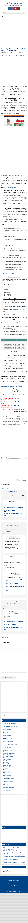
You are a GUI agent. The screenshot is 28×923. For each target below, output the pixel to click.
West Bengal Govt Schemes (9, 788)
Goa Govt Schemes (7, 736)
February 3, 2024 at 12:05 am (14, 538)
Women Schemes (6, 791)
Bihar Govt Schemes (7, 729)
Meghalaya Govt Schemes (8, 756)
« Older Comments (4, 488)
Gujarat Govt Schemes (8, 739)
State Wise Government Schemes (14, 880)
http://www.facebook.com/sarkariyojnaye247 (13, 507)
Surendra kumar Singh (12, 601)
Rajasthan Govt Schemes (8, 766)
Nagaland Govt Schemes (8, 757)
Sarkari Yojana (7, 55)
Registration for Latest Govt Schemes (14, 883)
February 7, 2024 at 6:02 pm (14, 503)
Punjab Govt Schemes (7, 765)
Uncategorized (6, 784)
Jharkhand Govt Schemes (8, 745)
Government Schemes (8, 54)
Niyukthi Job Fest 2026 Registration (10, 855)
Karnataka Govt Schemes (8, 748)
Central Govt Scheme (7, 731)
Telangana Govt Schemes (8, 781)
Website (2, 671)
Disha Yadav (12, 52)
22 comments (5, 457)
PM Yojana (5, 762)
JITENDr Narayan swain (12, 491)
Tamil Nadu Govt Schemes (8, 778)
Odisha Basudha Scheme (11, 187)
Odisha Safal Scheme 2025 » (21, 480)
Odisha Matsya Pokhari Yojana (12, 273)
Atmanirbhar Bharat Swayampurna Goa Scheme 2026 (14, 862)
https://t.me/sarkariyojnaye (10, 510)
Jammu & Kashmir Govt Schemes (10, 744)
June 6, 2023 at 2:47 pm (13, 613)
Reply (3, 498)
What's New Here (21, 55)
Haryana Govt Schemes (8, 741)
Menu (2, 16)
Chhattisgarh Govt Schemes (9, 732)
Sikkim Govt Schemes (7, 775)
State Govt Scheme (14, 55)
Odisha (21, 181)
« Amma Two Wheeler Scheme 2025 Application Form (12, 479)
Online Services (6, 760)
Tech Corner (5, 780)
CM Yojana (5, 734)
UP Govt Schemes (7, 786)
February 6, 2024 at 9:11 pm (12, 492)
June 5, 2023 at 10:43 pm (11, 603)
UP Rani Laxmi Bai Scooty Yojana (10, 850)
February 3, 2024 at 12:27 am (14, 558)
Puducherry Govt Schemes (8, 763)
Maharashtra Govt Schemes (9, 753)
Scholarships (6, 774)
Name (2, 661)
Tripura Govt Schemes (7, 783)
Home (14, 878)
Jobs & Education (7, 747)
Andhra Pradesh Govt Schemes (9, 723)
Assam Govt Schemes (7, 728)
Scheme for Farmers (7, 772)
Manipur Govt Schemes (8, 754)
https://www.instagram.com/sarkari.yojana (13, 513)
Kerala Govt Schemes (7, 750)
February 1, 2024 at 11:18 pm (12, 525)
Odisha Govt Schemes (17, 54)
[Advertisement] (14, 33)
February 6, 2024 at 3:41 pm (16, 574)
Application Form (20, 52)
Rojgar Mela (5, 768)
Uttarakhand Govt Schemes (9, 787)
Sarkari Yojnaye (14, 3)
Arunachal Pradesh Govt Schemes (10, 726)
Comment (3, 648)
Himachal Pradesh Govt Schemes (10, 742)
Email (2, 666)
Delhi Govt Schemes (7, 735)
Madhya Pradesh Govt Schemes (9, 751)
